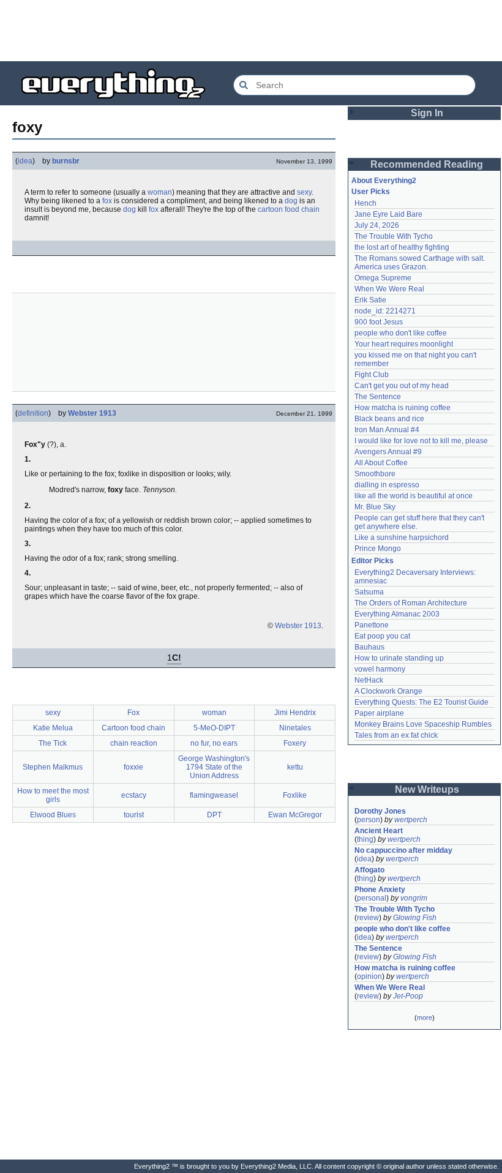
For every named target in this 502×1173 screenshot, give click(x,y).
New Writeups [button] (427, 789)
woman (160, 192)
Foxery (294, 743)
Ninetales (295, 728)
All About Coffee (381, 463)
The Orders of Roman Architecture (410, 603)
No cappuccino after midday (403, 850)
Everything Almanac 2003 (397, 614)
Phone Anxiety (379, 889)
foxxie (133, 767)
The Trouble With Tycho (393, 236)
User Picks (370, 191)
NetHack (368, 680)
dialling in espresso (386, 485)
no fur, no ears (214, 743)
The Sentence (377, 396)
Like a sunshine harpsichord (401, 537)
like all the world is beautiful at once (413, 496)
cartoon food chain (289, 209)
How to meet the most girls (53, 795)
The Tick (53, 743)
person (368, 819)
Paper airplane (379, 713)
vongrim (413, 898)
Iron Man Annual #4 (386, 429)
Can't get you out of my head (401, 385)
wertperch (410, 819)
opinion (369, 976)
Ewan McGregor (295, 815)
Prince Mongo (377, 548)
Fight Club (371, 374)
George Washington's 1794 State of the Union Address (214, 767)
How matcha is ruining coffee (402, 407)
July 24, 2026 (376, 225)
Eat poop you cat (382, 636)
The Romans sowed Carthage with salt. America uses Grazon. (420, 262)
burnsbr (66, 161)
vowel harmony (379, 669)
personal (371, 898)
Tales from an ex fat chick (396, 735)
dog (291, 201)
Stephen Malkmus (53, 767)
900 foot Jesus (378, 322)
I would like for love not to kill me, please (421, 441)
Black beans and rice (389, 418)
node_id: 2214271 (385, 311)
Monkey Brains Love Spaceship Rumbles (423, 724)
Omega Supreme (382, 278)
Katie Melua (53, 728)
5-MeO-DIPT (214, 728)
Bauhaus (369, 647)
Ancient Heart (378, 830)
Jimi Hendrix (295, 712)
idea (25, 161)
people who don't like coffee (400, 333)
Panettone (371, 625)
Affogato (369, 870)
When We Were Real (389, 289)
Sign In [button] (427, 113)
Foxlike (295, 795)
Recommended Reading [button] (426, 164)
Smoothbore (374, 474)
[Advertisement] (251, 30)
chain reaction (133, 743)
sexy (304, 192)
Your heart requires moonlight (403, 344)
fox (107, 201)
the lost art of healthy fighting (401, 247)
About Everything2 (383, 180)
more (424, 1017)
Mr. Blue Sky (374, 507)
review (368, 917)
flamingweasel (214, 795)
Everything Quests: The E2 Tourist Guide (421, 702)
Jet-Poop (408, 996)
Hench (365, 203)
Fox (133, 712)
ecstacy (133, 795)
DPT (214, 815)
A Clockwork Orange (388, 691)
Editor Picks (372, 561)
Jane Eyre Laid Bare (388, 214)
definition (33, 413)
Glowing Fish (414, 917)
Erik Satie (370, 300)
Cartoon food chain (133, 728)
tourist (134, 815)
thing (365, 839)
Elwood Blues (53, 815)
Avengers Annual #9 (388, 452)
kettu (295, 767)
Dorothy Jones (380, 811)
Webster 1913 (92, 413)
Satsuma (369, 592)
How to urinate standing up (399, 658)
